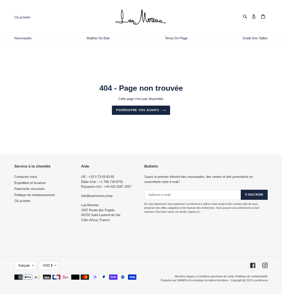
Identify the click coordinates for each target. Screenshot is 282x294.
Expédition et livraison (30, 183)
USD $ (47, 265)
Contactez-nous (25, 177)
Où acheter (22, 201)
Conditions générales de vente (215, 276)
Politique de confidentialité (252, 276)
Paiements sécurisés (29, 189)
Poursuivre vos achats (137, 110)
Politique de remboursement (34, 195)
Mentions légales (185, 276)
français (24, 265)
